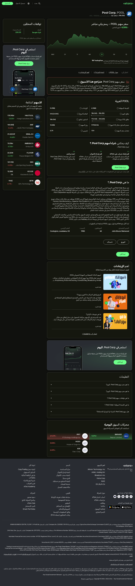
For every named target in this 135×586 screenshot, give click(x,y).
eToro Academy (29, 486)
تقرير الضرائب (30, 483)
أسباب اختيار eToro (98, 497)
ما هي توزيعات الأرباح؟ (93, 314)
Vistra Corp (101, 478)
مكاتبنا (103, 506)
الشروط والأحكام (64, 509)
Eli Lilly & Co (100, 484)
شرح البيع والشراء (29, 480)
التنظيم (67, 503)
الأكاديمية (81, 172)
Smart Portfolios (29, 509)
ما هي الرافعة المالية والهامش (28, 476)
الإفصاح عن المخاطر (63, 506)
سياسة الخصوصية (64, 500)
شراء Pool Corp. (24, 63)
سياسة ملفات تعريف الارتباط (60, 497)
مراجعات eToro (99, 500)
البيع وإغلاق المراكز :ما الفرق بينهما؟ (89, 295)
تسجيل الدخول (20, 3)
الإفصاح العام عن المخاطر (126, 564)
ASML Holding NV (98, 472)
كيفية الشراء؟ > (99, 72)
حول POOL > (113, 72)
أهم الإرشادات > (83, 72)
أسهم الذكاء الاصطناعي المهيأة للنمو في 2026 (85, 275)
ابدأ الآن (122, 254)
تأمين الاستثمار (30, 506)
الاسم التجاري (100, 512)
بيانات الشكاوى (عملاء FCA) (60, 515)
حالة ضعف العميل (64, 487)
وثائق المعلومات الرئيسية (61, 512)
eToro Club (31, 503)
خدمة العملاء (65, 484)
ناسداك (109, 242)
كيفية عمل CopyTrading (26, 469)
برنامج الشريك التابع (28, 500)
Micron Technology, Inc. (96, 469)
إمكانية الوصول (100, 509)
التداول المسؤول (29, 472)
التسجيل (7, 3)
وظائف (102, 503)
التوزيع (123, 242)
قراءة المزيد (98, 287)
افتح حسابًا (66, 478)
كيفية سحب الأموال (63, 475)
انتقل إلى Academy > (89, 334)
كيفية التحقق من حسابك (61, 481)
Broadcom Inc (100, 475)
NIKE (103, 481)
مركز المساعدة (65, 469)
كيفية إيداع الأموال (63, 472)
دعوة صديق (31, 497)
